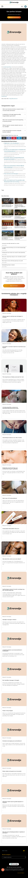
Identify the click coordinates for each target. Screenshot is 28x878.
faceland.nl (4, 96)
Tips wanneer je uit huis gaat (11, 173)
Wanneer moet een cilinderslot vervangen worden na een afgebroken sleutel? (20, 206)
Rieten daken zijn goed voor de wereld (11, 771)
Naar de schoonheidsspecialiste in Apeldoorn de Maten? (13, 832)
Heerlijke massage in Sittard (9, 619)
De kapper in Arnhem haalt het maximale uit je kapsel (13, 347)
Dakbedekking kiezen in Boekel (8, 264)
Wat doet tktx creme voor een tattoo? (11, 559)
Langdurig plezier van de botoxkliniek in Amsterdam (12, 650)
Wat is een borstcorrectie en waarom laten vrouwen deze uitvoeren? (14, 109)
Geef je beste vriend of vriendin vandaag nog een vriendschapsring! (13, 590)
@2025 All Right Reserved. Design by (14, 872)
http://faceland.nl (13, 98)
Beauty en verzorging (14, 17)
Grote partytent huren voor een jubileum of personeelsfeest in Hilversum (7, 238)
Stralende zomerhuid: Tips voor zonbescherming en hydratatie (10, 468)
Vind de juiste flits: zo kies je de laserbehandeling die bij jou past (10, 408)
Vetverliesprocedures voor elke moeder (12, 437)
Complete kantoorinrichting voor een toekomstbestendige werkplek (13, 248)
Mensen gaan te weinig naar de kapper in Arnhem (12, 317)
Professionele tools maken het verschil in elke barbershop (13, 252)
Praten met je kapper (7, 710)
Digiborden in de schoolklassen (11, 143)
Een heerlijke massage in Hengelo (10, 680)
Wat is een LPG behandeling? (9, 498)
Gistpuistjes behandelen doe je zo (10, 528)
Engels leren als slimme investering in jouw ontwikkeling (19, 238)
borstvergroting (7, 66)
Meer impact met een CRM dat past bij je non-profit (12, 260)
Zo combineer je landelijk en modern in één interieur (7, 217)
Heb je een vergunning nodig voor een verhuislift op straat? (14, 256)
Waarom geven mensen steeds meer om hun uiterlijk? (14, 126)
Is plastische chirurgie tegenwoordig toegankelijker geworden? (14, 115)
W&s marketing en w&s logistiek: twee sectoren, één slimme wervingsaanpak (7, 205)
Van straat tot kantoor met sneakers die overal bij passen (20, 227)
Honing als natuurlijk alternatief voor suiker (10, 243)
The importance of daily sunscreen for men (13, 377)
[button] (22, 6)
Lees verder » (4, 245)
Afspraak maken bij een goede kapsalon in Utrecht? (12, 802)
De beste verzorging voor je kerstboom (12, 741)
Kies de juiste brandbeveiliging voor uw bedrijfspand (7, 227)
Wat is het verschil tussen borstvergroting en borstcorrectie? (14, 120)
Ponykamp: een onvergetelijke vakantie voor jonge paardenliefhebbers (20, 217)
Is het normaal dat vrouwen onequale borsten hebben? (14, 131)
